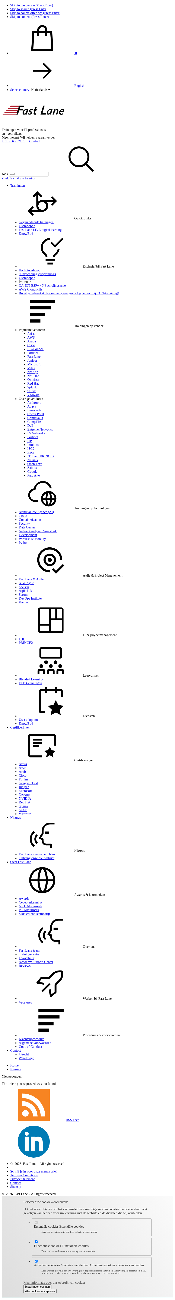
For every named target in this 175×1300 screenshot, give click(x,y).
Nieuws (15, 817)
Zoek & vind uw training (18, 178)
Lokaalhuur (26, 958)
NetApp (32, 372)
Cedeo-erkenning (30, 902)
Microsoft (33, 364)
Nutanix (32, 460)
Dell (30, 425)
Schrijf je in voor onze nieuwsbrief (33, 1171)
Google (32, 471)
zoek (5, 174)
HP (29, 441)
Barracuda (34, 410)
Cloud (23, 516)
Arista (31, 333)
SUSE (31, 391)
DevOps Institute (30, 598)
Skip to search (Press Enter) (28, 9)
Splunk (32, 387)
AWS (31, 337)
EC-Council (35, 349)
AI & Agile (26, 583)
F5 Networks (36, 433)
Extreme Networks (40, 429)
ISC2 (30, 448)
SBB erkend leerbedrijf (34, 914)
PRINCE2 (26, 642)
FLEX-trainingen (30, 683)
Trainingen (17, 185)
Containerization (30, 519)
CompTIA (34, 422)
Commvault (35, 418)
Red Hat (33, 383)
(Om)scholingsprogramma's (37, 274)
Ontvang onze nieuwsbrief (36, 858)
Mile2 (31, 368)
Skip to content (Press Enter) (29, 17)
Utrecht (24, 1054)
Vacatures (25, 1002)
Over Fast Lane (20, 862)
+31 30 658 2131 (13, 141)
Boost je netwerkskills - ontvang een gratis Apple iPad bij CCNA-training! (69, 293)
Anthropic (34, 402)
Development (28, 535)
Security (24, 523)
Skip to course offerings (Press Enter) (35, 13)
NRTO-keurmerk (30, 906)
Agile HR (25, 591)
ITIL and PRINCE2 (40, 456)
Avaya (31, 406)
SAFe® (24, 587)
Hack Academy (29, 270)
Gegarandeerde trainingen (36, 222)
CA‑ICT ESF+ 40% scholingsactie (42, 285)
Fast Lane (34, 356)
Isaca (30, 452)
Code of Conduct (30, 1046)
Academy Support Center (36, 962)
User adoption (28, 720)
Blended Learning (31, 679)
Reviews (25, 966)
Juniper (32, 360)
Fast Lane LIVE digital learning (40, 230)
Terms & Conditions (24, 1175)
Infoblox (33, 445)
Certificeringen (20, 727)
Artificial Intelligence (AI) (36, 512)
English (79, 85)
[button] (40, 90)
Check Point (35, 414)
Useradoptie (27, 226)
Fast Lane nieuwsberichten (37, 854)
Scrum (23, 594)
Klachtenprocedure (31, 1039)
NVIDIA (33, 376)
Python (23, 542)
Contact (34, 141)
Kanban (24, 602)
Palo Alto (33, 475)
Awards (24, 898)
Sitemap (15, 1186)
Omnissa (33, 379)
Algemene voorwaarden (35, 1043)
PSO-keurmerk (29, 910)
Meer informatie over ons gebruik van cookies (54, 1282)
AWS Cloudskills (30, 289)
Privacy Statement (22, 1179)
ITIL (22, 639)
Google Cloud (28, 783)
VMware (33, 395)
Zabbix (32, 468)
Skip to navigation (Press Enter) (31, 5)
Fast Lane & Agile (31, 579)
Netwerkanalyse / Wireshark (38, 531)
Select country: (20, 90)
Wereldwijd (26, 1058)
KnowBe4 (26, 233)
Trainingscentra (29, 954)
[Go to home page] (34, 126)
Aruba (31, 341)
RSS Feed (72, 1120)
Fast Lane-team (29, 950)
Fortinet (32, 353)
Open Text (34, 464)
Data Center (27, 527)
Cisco (31, 345)
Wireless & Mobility (32, 539)
